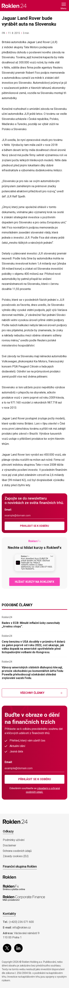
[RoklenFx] (14, 888)
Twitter (7, 948)
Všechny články (32, 693)
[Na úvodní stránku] (14, 5)
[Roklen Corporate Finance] (24, 898)
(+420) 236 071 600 (21, 922)
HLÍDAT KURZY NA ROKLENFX (34, 581)
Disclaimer (9, 845)
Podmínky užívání (13, 840)
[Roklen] (9, 877)
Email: (8, 509)
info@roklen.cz (21, 927)
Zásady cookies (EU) (15, 856)
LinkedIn (18, 948)
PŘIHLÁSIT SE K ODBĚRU (34, 525)
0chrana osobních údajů (17, 851)
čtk (3, 32)
